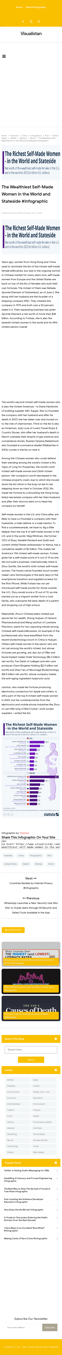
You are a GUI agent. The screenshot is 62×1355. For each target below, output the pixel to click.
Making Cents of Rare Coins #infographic (25, 1238)
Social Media (39, 1134)
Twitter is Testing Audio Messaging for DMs (26, 1170)
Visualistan (33, 1347)
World (51, 864)
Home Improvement (42, 1122)
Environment (39, 1104)
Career (36, 1086)
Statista (24, 833)
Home (19, 7)
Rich (50, 855)
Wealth (26, 864)
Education (37, 1098)
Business (8, 855)
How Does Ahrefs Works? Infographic (23, 1209)
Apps (35, 1079)
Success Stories (40, 1140)
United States (10, 864)
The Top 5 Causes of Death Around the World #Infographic (26, 1016)
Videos (10, 1152)
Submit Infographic (36, 7)
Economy (11, 1098)
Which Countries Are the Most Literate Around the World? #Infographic (29, 962)
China (21, 855)
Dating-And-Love (41, 1092)
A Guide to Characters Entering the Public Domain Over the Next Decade (26, 1219)
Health (36, 1116)
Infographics (35, 855)
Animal (10, 1079)
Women (38, 864)
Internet (10, 1128)
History (10, 1122)
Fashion (10, 1110)
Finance (36, 1110)
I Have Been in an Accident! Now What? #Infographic (24, 1229)
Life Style (37, 1128)
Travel (36, 1146)
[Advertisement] (31, 94)
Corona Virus (13, 1092)
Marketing (12, 1134)
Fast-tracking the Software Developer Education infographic (23, 1200)
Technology (12, 1146)
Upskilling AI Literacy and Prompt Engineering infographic (28, 1179)
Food (9, 1116)
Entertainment (13, 1104)
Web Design (38, 1152)
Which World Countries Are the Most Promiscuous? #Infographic (29, 989)
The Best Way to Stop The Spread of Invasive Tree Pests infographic (27, 1190)
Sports (10, 1140)
